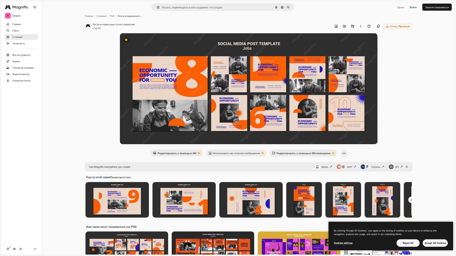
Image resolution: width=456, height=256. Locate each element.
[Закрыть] (406, 166)
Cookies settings (343, 242)
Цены (401, 7)
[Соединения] (8, 249)
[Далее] (411, 200)
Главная (89, 15)
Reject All (408, 243)
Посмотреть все (120, 177)
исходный (144, 40)
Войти (413, 7)
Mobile (325, 166)
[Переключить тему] (21, 249)
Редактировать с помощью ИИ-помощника (301, 154)
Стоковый (102, 15)
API (397, 166)
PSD (112, 15)
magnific (97, 28)
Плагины (375, 166)
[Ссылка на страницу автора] (88, 26)
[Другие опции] (360, 26)
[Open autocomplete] (157, 7)
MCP (349, 166)
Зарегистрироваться (437, 7)
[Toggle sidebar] (35, 7)
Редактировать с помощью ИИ (174, 154)
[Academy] (14, 249)
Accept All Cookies (435, 243)
